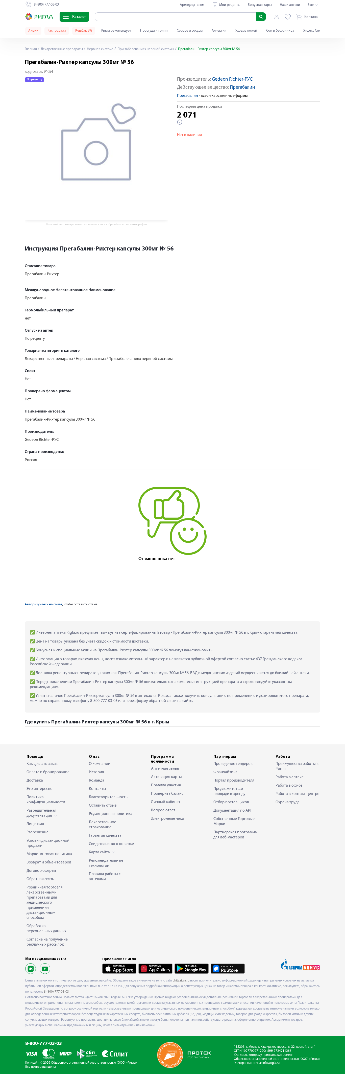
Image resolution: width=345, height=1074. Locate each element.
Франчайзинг (225, 772)
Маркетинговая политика (49, 854)
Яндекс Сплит (313, 31)
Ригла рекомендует (116, 31)
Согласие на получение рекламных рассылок (47, 942)
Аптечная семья (165, 769)
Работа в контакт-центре (297, 794)
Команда (96, 781)
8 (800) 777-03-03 (56, 991)
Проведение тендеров (233, 764)
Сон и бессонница (280, 31)
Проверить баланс (167, 794)
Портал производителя (233, 781)
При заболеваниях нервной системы (145, 49)
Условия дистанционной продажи (48, 843)
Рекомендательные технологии (106, 863)
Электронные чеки (167, 819)
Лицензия (35, 824)
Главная (31, 49)
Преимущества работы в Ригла (297, 766)
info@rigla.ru (271, 1063)
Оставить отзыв (103, 806)
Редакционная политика (110, 814)
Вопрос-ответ (163, 810)
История (96, 772)
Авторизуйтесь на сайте (43, 604)
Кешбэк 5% (83, 31)
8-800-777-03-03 (43, 1043)
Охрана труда (288, 802)
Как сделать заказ (42, 764)
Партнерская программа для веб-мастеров (235, 834)
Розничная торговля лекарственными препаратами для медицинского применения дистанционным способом (45, 902)
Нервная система (99, 49)
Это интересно (40, 789)
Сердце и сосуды (190, 31)
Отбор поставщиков (231, 802)
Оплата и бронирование (48, 772)
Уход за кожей (246, 31)
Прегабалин (242, 87)
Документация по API (232, 811)
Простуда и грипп (154, 31)
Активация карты (166, 777)
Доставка (35, 781)
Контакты (97, 789)
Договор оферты (41, 871)
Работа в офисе (289, 786)
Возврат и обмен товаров (49, 862)
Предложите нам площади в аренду (229, 791)
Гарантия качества (105, 836)
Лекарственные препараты (61, 49)
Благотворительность (108, 797)
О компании (99, 764)
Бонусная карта (260, 5)
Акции (33, 31)
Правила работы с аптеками (104, 876)
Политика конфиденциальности (46, 799)
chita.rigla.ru (181, 980)
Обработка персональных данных (46, 928)
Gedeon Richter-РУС (232, 79)
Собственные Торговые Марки (234, 821)
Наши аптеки (290, 5)
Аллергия (219, 31)
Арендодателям (192, 5)
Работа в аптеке (290, 777)
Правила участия (166, 785)
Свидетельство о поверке (111, 844)
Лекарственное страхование (102, 824)
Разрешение (37, 832)
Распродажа (56, 31)
